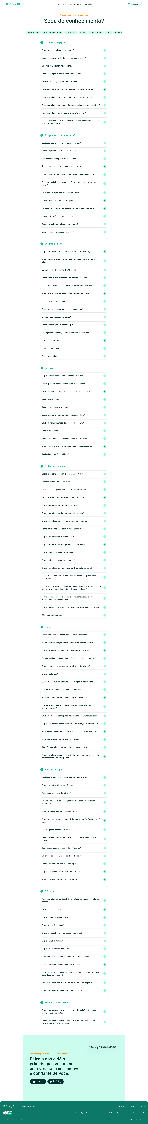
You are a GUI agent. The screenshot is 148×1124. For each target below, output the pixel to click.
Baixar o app (102, 1113)
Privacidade (134, 1119)
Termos (126, 1119)
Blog (82, 1113)
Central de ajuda (91, 1113)
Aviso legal (118, 1119)
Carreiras (119, 1113)
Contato (111, 1113)
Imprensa (127, 1113)
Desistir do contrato (139, 1113)
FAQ (76, 1113)
